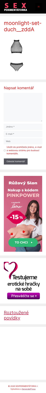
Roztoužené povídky (16, 315)
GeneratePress (29, 389)
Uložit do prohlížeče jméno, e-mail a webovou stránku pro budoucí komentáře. (24, 150)
